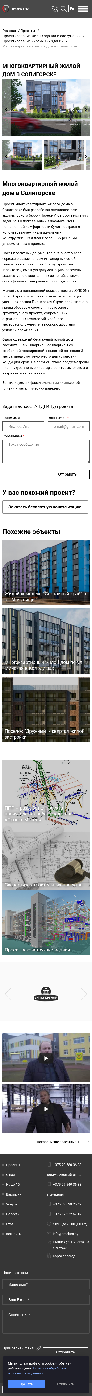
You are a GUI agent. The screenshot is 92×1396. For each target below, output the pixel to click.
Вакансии (13, 1194)
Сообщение (13, 436)
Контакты (14, 1234)
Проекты (13, 1165)
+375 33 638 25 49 (67, 1204)
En (72, 9)
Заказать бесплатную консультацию (45, 506)
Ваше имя (11, 418)
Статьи (11, 1224)
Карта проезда (64, 1256)
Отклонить (65, 1384)
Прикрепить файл (18, 1348)
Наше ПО (13, 1184)
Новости (12, 1214)
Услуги (11, 1204)
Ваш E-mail (58, 418)
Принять (26, 1384)
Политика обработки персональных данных (37, 1370)
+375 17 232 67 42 (67, 1214)
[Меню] (83, 9)
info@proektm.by (65, 1234)
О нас (10, 1175)
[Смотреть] (46, 1058)
